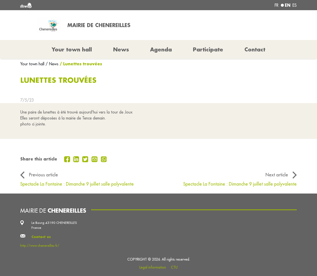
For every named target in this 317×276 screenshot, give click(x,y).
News (121, 49)
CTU (174, 267)
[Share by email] (95, 158)
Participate (208, 49)
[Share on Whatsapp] (104, 158)
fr (276, 5)
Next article (276, 175)
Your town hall (33, 63)
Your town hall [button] (72, 49)
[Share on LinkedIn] (76, 158)
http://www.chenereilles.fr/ (39, 245)
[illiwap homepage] (76, 5)
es (294, 5)
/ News (52, 63)
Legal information (152, 267)
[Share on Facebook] (67, 158)
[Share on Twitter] (85, 158)
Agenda (161, 49)
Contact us (41, 237)
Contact (254, 49)
